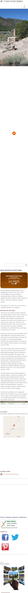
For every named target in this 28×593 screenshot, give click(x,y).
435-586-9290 (16, 280)
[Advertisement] (11, 261)
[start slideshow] (14, 133)
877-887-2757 (16, 282)
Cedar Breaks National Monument (11, 474)
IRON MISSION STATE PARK (14, 276)
